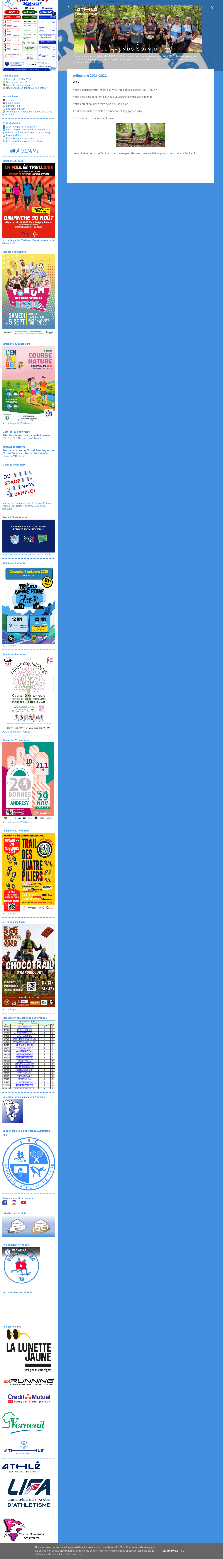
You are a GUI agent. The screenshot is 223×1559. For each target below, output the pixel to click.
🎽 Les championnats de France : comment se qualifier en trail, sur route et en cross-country (26, 131)
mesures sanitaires (148, 153)
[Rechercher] (212, 8)
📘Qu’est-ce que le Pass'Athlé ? (19, 126)
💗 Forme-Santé (11, 103)
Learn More (170, 1550)
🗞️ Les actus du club (13, 108)
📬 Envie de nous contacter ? (17, 85)
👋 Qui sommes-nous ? (14, 82)
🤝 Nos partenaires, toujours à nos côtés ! (24, 88)
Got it (185, 1550)
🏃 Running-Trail (11, 105)
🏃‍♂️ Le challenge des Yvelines (18, 138)
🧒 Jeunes (8, 100)
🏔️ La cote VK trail (12, 135)
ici (118, 118)
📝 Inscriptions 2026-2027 (16, 79)
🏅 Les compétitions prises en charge (22, 141)
